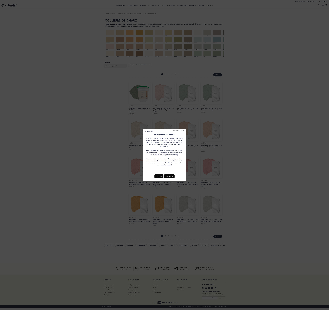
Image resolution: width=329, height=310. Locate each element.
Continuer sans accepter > (178, 130)
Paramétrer (159, 176)
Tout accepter (169, 176)
